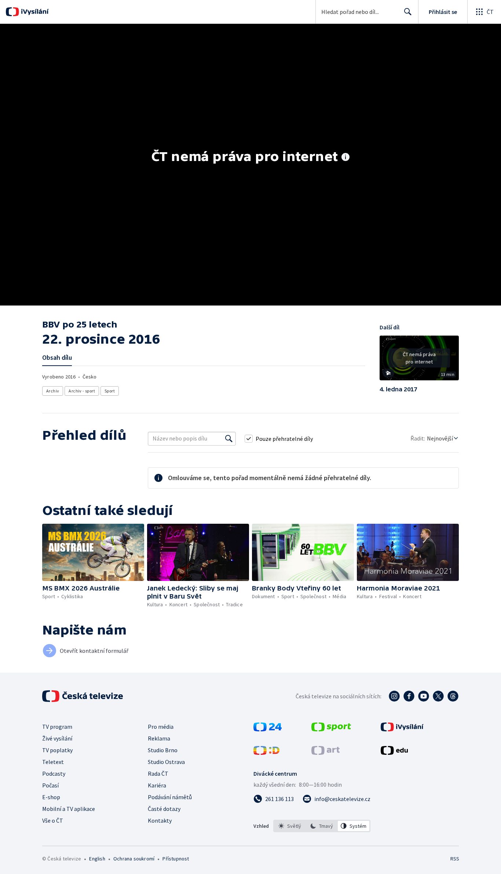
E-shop (51, 797)
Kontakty (160, 820)
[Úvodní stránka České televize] (83, 696)
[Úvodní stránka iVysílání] (34, 11)
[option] (290, 826)
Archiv (52, 391)
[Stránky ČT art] (325, 752)
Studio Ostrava (166, 761)
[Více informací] (345, 157)
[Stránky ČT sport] (331, 729)
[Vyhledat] (228, 438)
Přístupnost (175, 858)
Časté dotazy (164, 808)
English (97, 858)
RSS (454, 858)
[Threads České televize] (453, 696)
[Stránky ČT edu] (394, 752)
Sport (110, 391)
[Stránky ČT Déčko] (266, 752)
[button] (419, 360)
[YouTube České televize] (423, 696)
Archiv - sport (82, 391)
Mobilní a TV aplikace (68, 808)
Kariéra (157, 785)
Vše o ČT (52, 820)
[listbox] (321, 826)
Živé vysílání (57, 738)
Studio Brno (163, 750)
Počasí (50, 785)
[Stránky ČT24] (267, 729)
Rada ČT (158, 773)
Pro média (160, 726)
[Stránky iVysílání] (402, 729)
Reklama (159, 738)
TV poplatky (57, 750)
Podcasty (53, 773)
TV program (57, 726)
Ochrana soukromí (133, 858)
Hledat (408, 11)
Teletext (53, 761)
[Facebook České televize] (409, 696)
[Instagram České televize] (394, 696)
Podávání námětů (170, 797)
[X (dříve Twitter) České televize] (438, 696)
